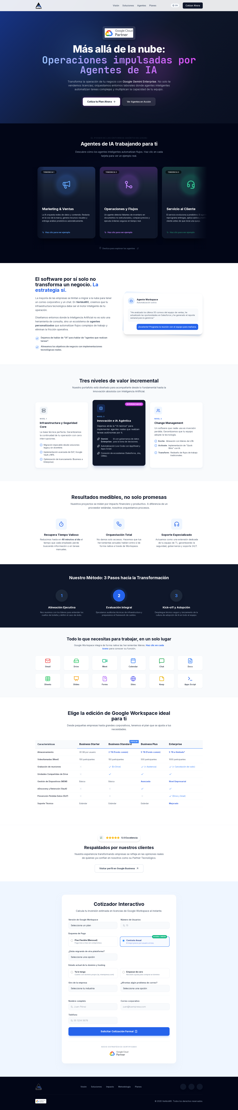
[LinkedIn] (183, 1087)
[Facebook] (191, 1087)
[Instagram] (200, 1087)
